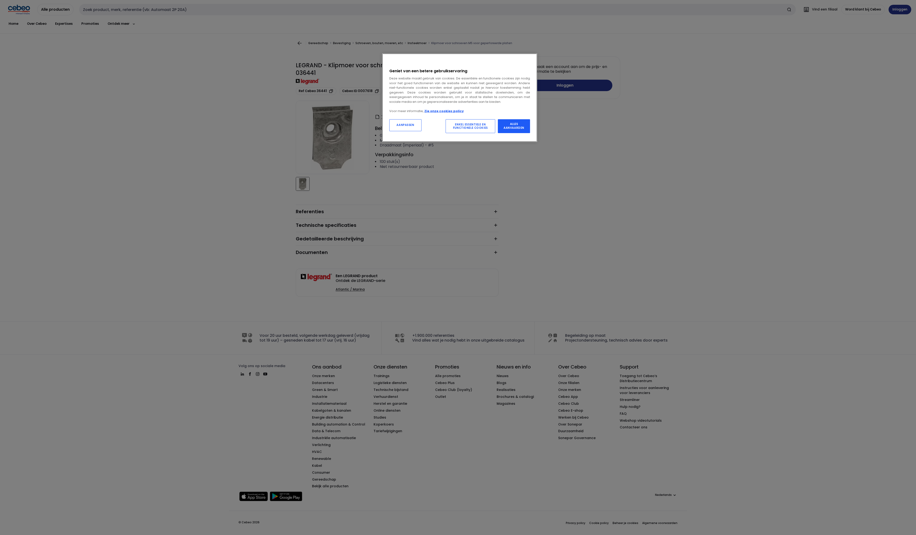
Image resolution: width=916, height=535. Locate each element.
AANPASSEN (405, 125)
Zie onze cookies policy (444, 111)
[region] (459, 97)
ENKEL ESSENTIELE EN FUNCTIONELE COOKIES (470, 126)
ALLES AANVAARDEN (514, 126)
